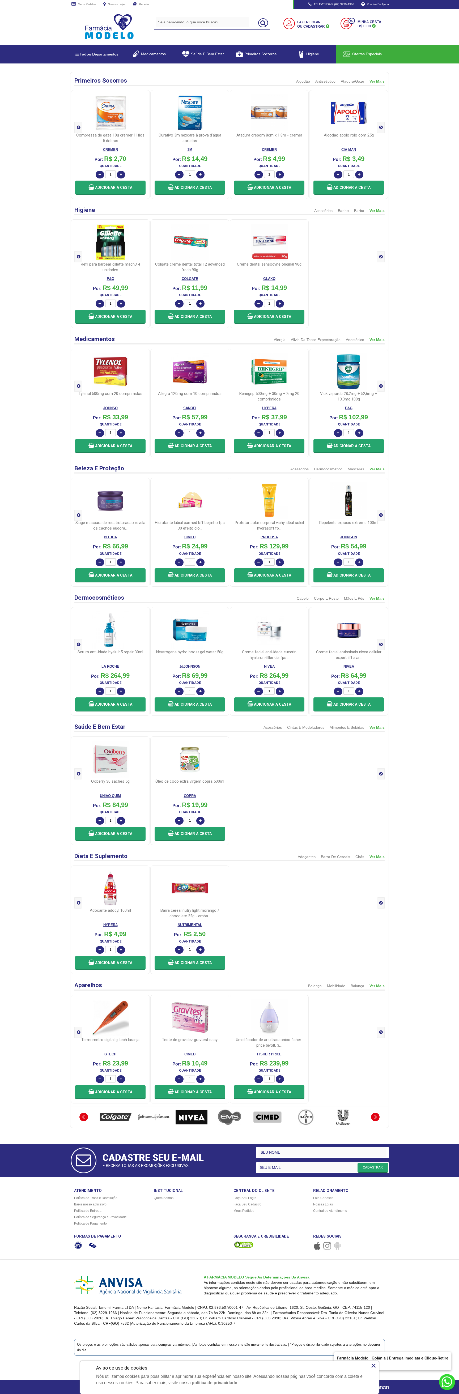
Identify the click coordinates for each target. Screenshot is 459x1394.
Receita (143, 4)
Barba (359, 211)
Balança (315, 986)
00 (351, 21)
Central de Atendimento (330, 1211)
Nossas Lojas (116, 4)
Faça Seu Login (244, 1198)
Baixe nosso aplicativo (90, 1204)
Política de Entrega (87, 1211)
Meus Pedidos (86, 4)
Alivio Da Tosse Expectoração (316, 340)
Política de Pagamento (90, 1223)
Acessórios (323, 211)
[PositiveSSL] (243, 1244)
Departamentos (99, 54)
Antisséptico (325, 81)
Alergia (280, 340)
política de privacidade (214, 1382)
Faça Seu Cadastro (247, 1204)
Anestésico (355, 340)
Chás (359, 857)
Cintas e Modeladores (305, 728)
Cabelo (303, 598)
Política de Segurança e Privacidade (100, 1217)
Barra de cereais (335, 857)
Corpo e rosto (326, 598)
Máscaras (356, 469)
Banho (343, 211)
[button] (110, 188)
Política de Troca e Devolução (95, 1198)
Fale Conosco (323, 1198)
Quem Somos (163, 1198)
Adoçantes (307, 857)
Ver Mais (377, 81)
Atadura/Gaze (352, 81)
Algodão (303, 81)
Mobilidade (336, 986)
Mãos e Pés (354, 598)
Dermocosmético (328, 469)
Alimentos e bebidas (347, 728)
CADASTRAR (373, 1167)
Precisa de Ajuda (377, 4)
